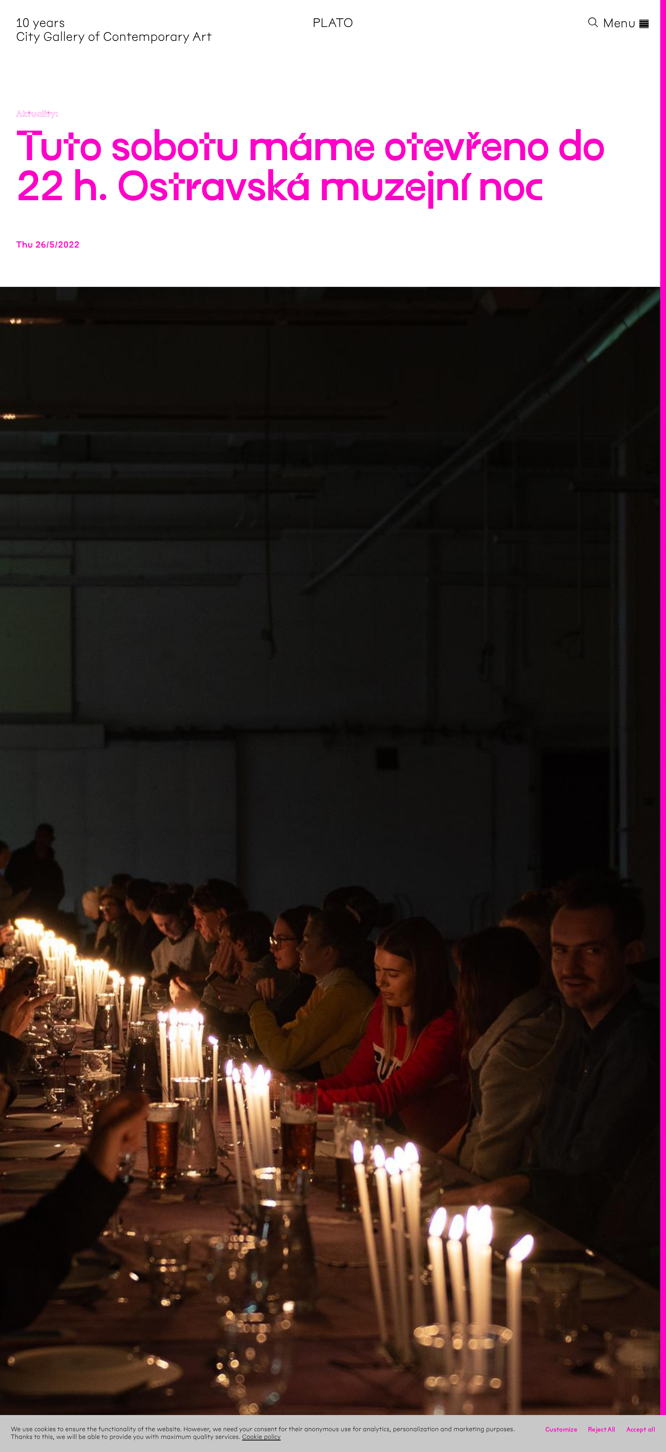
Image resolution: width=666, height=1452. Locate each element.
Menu (626, 23)
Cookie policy (261, 1437)
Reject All (602, 1429)
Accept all (641, 1429)
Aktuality (36, 114)
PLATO (333, 23)
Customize (561, 1429)
